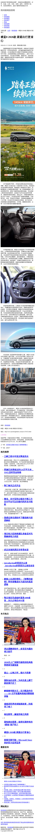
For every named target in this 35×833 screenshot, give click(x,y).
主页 (8, 30)
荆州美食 (7, 25)
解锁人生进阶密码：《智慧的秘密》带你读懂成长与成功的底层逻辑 (18, 582)
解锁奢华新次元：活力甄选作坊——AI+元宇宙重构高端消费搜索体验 (19, 693)
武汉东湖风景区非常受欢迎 (16, 550)
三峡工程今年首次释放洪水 (16, 456)
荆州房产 (7, 20)
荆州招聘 (7, 24)
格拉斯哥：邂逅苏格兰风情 (16, 714)
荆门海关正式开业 (12, 485)
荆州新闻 (7, 16)
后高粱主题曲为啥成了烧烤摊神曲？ (17, 444)
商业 (5, 22)
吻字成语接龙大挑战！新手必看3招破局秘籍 (17, 791)
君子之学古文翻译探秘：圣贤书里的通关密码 (17, 793)
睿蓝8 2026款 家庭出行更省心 (17, 732)
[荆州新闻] (8, 12)
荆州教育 (7, 18)
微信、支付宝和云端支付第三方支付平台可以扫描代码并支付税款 (18, 501)
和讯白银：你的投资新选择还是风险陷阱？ (17, 802)
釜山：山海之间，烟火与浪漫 (17, 673)
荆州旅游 (7, 27)
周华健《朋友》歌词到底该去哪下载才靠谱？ (17, 790)
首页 (5, 15)
